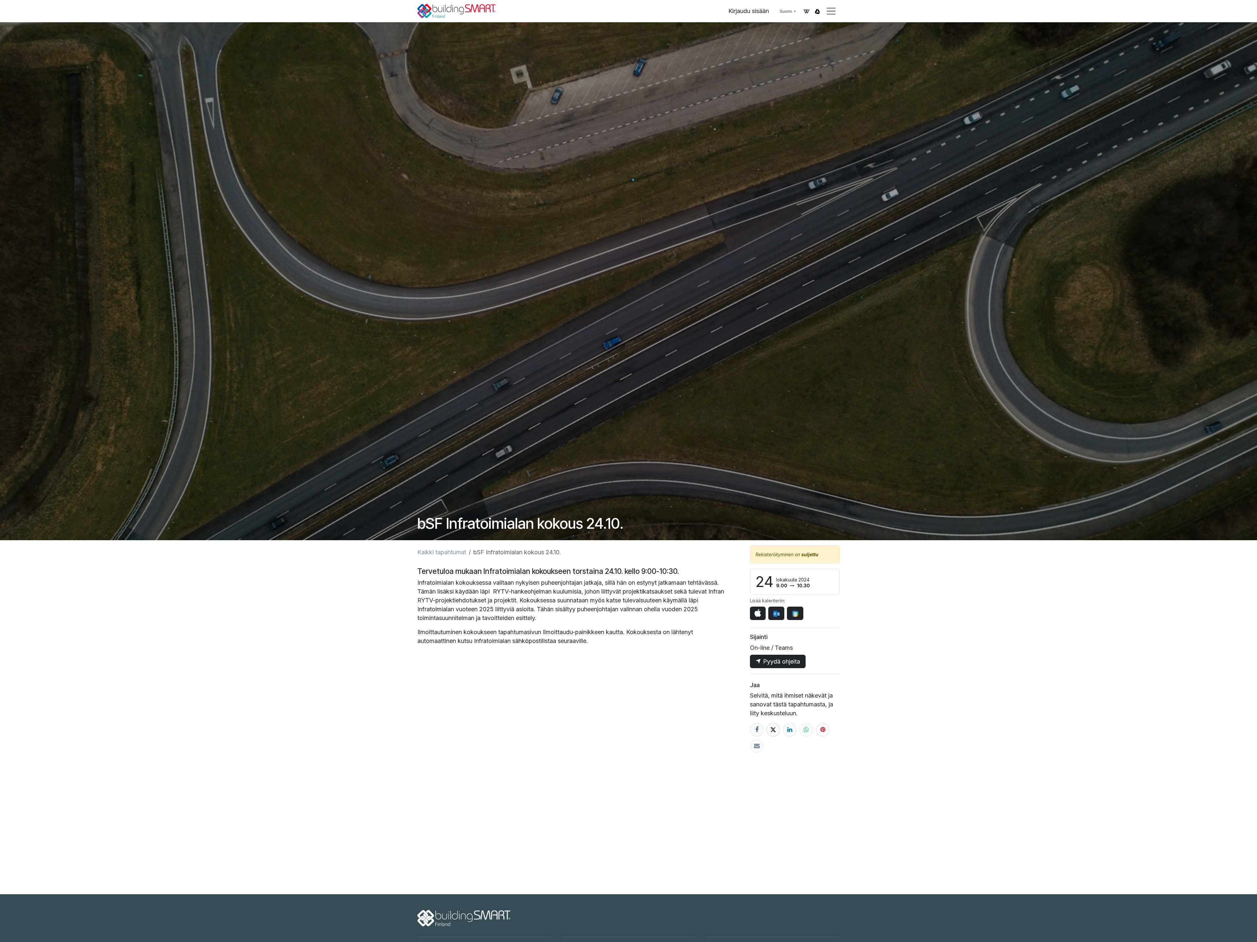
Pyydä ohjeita (780, 661)
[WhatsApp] (806, 729)
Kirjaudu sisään (748, 11)
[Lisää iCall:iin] (758, 613)
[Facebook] (756, 729)
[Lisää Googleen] (795, 613)
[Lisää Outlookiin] (776, 613)
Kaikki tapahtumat (441, 552)
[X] (773, 729)
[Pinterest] (822, 729)
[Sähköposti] (756, 746)
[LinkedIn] (789, 729)
